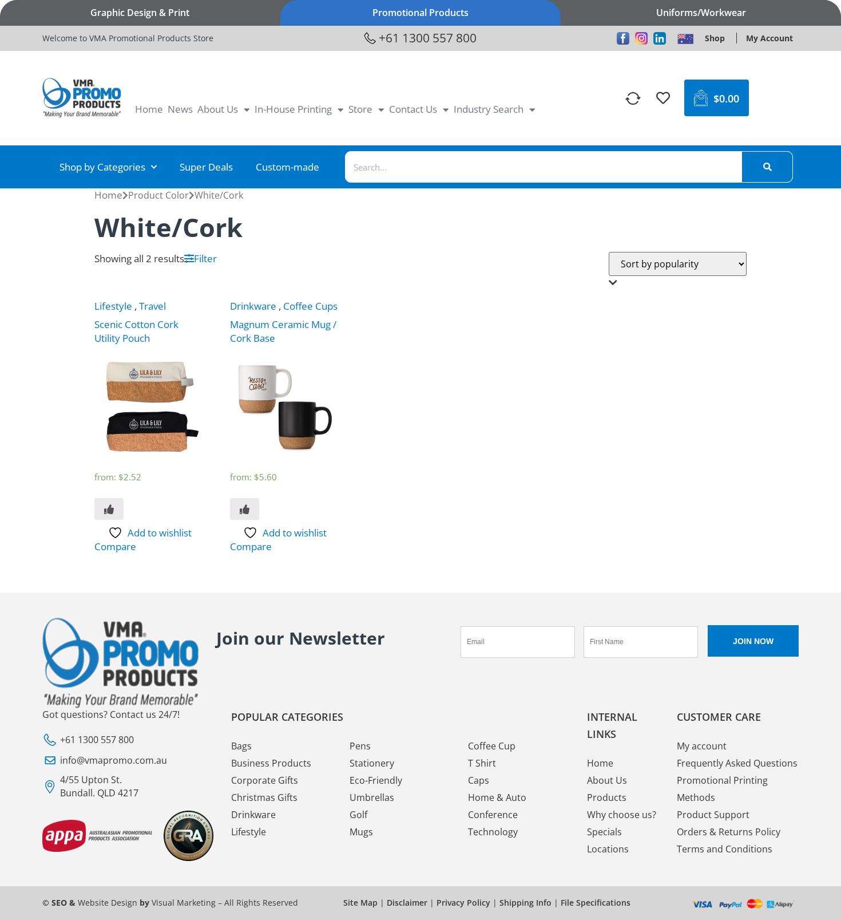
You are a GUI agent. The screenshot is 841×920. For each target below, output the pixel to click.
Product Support (713, 814)
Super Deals (206, 166)
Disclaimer (407, 902)
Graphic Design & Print (139, 12)
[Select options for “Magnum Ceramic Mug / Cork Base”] (244, 509)
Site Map (360, 902)
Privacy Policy (463, 902)
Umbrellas (372, 797)
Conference (493, 814)
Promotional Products (420, 12)
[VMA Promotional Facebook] (623, 38)
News (180, 109)
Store (360, 109)
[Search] (767, 167)
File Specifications (595, 902)
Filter (205, 258)
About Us (217, 109)
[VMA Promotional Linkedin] (659, 38)
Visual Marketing (184, 902)
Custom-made (287, 166)
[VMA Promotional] (685, 38)
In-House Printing (293, 109)
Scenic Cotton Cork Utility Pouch (136, 331)
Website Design (107, 902)
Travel (152, 306)
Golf (358, 814)
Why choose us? (621, 814)
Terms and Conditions (724, 849)
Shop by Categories (102, 166)
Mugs (361, 832)
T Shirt (482, 763)
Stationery (372, 763)
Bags (241, 746)
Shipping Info (525, 902)
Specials (604, 832)
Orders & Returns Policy (728, 832)
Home (149, 109)
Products (606, 797)
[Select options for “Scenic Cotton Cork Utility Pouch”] (109, 509)
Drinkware (253, 306)
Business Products (271, 763)
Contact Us (413, 109)
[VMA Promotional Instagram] (641, 38)
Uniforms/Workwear (701, 12)
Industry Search (488, 109)
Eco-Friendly (376, 780)
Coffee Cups (310, 306)
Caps (478, 780)
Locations (608, 849)
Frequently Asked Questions (737, 763)
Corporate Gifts (264, 780)
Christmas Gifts (264, 797)
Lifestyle (113, 306)
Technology (493, 832)
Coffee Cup (491, 746)
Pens (360, 746)
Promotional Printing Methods (722, 789)
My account (702, 746)
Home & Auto (497, 797)
